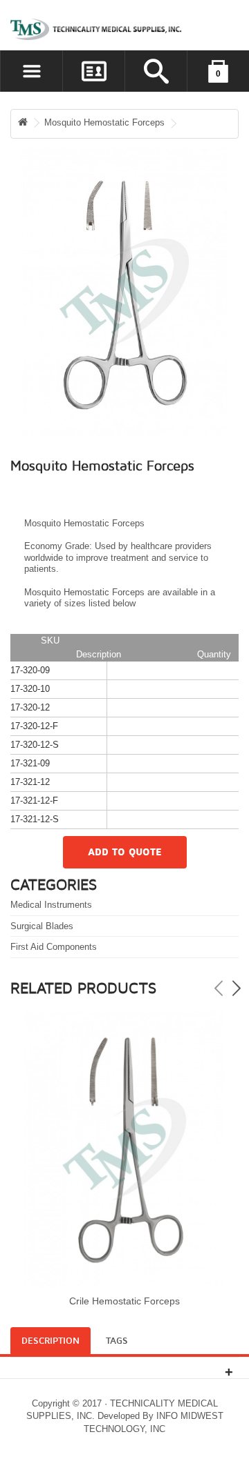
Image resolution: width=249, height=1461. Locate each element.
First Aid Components (53, 947)
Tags (117, 1341)
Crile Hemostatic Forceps (124, 1300)
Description (50, 1341)
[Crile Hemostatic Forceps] (124, 1149)
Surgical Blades (41, 926)
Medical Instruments (51, 905)
